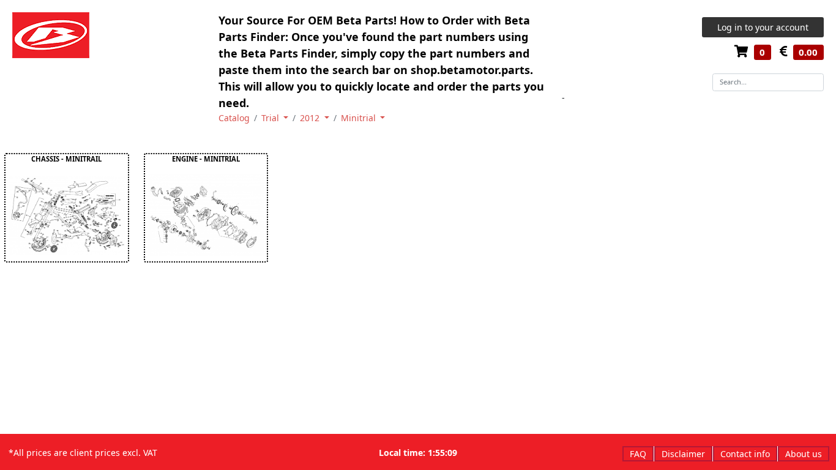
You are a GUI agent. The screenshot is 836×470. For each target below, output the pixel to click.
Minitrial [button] (359, 118)
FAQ (638, 454)
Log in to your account (762, 27)
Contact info (745, 454)
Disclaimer (683, 454)
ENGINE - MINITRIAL (206, 158)
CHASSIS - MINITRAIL (66, 158)
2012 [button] (311, 118)
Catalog (234, 118)
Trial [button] (271, 118)
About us (803, 454)
